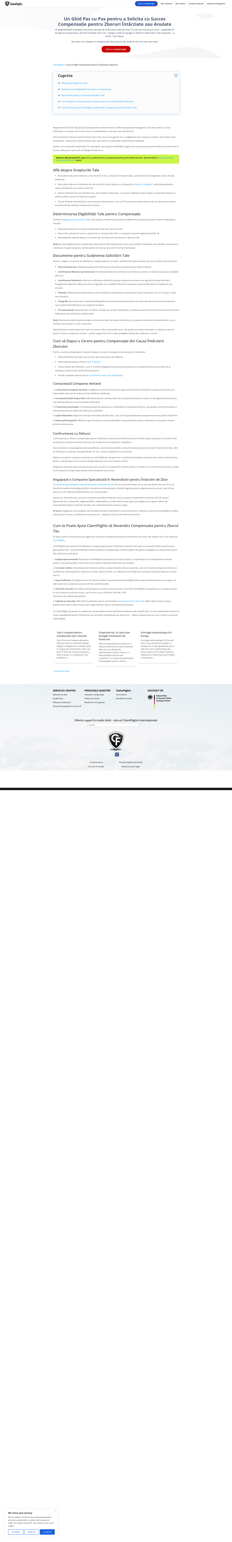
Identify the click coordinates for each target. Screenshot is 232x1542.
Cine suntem (121, 694)
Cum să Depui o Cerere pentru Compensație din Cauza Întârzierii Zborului (97, 101)
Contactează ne (96, 762)
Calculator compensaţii (94, 694)
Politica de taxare (92, 698)
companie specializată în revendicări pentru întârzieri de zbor (85, 484)
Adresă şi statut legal (131, 766)
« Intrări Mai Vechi (61, 671)
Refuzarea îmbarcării (62, 702)
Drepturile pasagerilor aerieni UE (67, 706)
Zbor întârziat (166, 4)
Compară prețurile (196, 4)
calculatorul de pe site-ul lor (131, 601)
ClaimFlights (58, 64)
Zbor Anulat (180, 4)
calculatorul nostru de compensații (106, 375)
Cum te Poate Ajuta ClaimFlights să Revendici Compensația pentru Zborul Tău (99, 107)
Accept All (47, 1532)
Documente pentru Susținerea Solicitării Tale (83, 95)
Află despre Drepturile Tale (74, 83)
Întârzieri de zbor (60, 694)
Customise (16, 1532)
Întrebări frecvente (124, 698)
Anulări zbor (58, 698)
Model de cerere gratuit (94, 702)
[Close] (55, 1510)
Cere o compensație (146, 4)
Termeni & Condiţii (96, 766)
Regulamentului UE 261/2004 (76, 219)
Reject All (31, 1532)
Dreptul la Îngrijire (143, 184)
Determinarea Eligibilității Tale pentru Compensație (86, 89)
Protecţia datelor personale (130, 762)
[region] (31, 1523)
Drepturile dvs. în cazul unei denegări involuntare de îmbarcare (114, 636)
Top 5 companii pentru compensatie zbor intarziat (72, 634)
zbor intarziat (93, 361)
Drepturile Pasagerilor (216, 4)
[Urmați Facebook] (117, 754)
